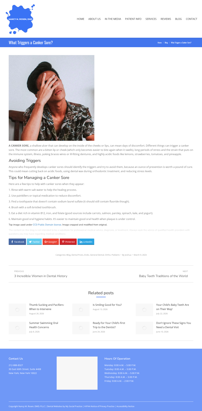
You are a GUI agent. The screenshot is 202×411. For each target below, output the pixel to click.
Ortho (108, 254)
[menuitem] (80, 19)
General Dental (97, 254)
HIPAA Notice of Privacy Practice (99, 406)
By (126, 254)
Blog (68, 254)
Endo (86, 254)
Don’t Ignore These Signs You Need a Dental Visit (173, 325)
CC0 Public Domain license (47, 224)
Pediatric (116, 254)
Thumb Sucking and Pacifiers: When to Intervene (46, 307)
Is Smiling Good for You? (107, 305)
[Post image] (17, 310)
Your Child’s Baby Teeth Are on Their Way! (172, 307)
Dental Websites (54, 406)
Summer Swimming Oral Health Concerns (43, 325)
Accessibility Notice (125, 406)
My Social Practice (73, 406)
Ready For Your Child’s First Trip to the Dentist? (109, 325)
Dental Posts (77, 254)
